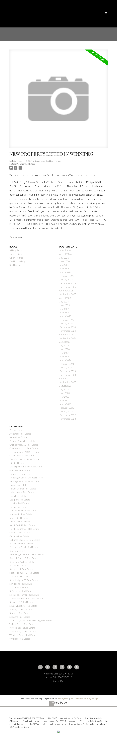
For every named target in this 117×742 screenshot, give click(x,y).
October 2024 (66, 334)
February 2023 (66, 407)
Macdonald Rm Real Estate (22, 510)
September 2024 (67, 338)
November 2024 (67, 330)
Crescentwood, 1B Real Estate (24, 452)
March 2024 (65, 360)
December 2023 (67, 371)
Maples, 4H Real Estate (20, 514)
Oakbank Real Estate (19, 532)
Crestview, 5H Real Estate (22, 455)
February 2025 (66, 319)
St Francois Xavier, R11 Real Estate (26, 598)
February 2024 (66, 363)
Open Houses (16, 257)
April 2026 (64, 268)
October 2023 (66, 378)
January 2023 (66, 411)
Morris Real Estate (18, 518)
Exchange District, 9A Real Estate (25, 466)
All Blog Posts (15, 250)
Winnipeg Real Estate (26, 164)
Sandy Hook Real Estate (21, 569)
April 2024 (64, 356)
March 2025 (65, 316)
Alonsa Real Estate (18, 437)
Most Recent (65, 250)
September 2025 (67, 294)
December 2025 (67, 283)
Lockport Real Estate (19, 499)
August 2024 (65, 341)
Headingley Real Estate (20, 473)
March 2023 (65, 404)
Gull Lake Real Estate (19, 470)
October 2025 (66, 290)
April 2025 (64, 312)
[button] (40, 667)
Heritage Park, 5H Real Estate (24, 481)
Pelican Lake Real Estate (21, 543)
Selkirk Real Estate (18, 576)
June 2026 (64, 261)
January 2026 (66, 279)
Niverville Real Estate (19, 521)
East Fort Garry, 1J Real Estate (24, 459)
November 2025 (67, 286)
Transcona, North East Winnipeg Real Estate (30, 620)
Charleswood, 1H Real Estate (23, 448)
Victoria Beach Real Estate (22, 627)
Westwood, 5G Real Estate (22, 631)
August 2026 (65, 254)
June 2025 (64, 305)
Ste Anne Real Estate (19, 616)
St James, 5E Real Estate (21, 602)
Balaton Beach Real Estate (22, 441)
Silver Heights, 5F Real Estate (23, 580)
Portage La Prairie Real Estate (24, 547)
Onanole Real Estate (19, 536)
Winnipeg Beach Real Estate (23, 635)
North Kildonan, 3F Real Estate (24, 528)
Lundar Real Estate (18, 506)
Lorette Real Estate (19, 503)
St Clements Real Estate (21, 587)
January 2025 (66, 323)
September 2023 (67, 382)
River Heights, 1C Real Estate (23, 558)
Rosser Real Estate (18, 565)
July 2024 (64, 345)
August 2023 (65, 385)
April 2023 (64, 400)
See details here (89, 175)
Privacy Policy (63, 699)
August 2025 (65, 297)
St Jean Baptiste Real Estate (23, 605)
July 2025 (64, 301)
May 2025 (64, 308)
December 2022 (67, 415)
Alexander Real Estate (20, 433)
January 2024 (66, 367)
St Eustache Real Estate (21, 591)
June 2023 (64, 393)
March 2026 (65, 272)
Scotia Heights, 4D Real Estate (24, 572)
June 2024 (64, 349)
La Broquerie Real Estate (21, 492)
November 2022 (67, 418)
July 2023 (64, 389)
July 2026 (64, 257)
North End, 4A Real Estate (22, 525)
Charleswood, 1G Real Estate (23, 444)
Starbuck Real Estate (19, 613)
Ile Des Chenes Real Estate (22, 488)
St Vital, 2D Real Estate (20, 609)
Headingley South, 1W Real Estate (26, 477)
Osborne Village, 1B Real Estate (24, 539)
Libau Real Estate (17, 495)
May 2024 (64, 352)
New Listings (15, 254)
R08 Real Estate (17, 550)
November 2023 (67, 374)
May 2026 (64, 265)
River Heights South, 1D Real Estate (26, 554)
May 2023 (64, 396)
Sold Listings (15, 265)
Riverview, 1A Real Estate (21, 561)
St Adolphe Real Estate (20, 583)
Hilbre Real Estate (18, 484)
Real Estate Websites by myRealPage (84, 699)
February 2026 (66, 275)
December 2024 (67, 327)
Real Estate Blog (17, 261)
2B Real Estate (16, 430)
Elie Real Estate (17, 463)
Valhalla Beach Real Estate (22, 624)
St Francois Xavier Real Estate (24, 594)
